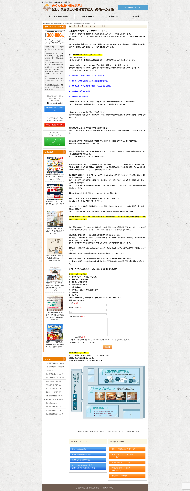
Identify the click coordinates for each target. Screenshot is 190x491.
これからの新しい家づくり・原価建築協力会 (122, 431)
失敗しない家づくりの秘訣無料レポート (121, 469)
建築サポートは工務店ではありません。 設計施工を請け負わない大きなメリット (55, 285)
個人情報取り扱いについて (54, 374)
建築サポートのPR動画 (119, 476)
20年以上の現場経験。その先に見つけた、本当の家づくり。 (55, 176)
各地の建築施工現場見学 (53, 381)
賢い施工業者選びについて (54, 414)
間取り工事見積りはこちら (55, 125)
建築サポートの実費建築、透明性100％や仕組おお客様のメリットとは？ (55, 344)
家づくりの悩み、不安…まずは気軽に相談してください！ (54, 258)
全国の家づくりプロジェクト (55, 377)
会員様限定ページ (51, 370)
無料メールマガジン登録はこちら (55, 109)
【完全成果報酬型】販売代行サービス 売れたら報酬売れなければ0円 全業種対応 (55, 315)
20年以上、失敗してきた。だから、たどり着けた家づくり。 (55, 231)
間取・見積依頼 (88, 16)
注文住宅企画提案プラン (53, 407)
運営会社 (136, 16)
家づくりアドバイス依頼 (58, 16)
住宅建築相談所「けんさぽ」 (122, 462)
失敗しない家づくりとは (53, 385)
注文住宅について (51, 403)
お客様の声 (113, 16)
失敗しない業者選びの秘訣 (81, 460)
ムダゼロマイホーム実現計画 (55, 367)
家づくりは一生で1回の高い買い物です (91, 431)
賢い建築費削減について (53, 410)
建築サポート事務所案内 (53, 392)
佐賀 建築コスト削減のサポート (51, 23)
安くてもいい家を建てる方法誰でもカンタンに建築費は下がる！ (84, 466)
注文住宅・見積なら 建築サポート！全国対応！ (96, 488)
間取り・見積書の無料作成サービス (124, 449)
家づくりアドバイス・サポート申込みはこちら (55, 142)
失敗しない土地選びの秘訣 (81, 454)
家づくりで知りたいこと (53, 388)
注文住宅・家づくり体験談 (54, 399)
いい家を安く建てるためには (67, 23)
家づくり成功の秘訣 (79, 449)
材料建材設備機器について (54, 396)
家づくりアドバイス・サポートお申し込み (122, 456)
